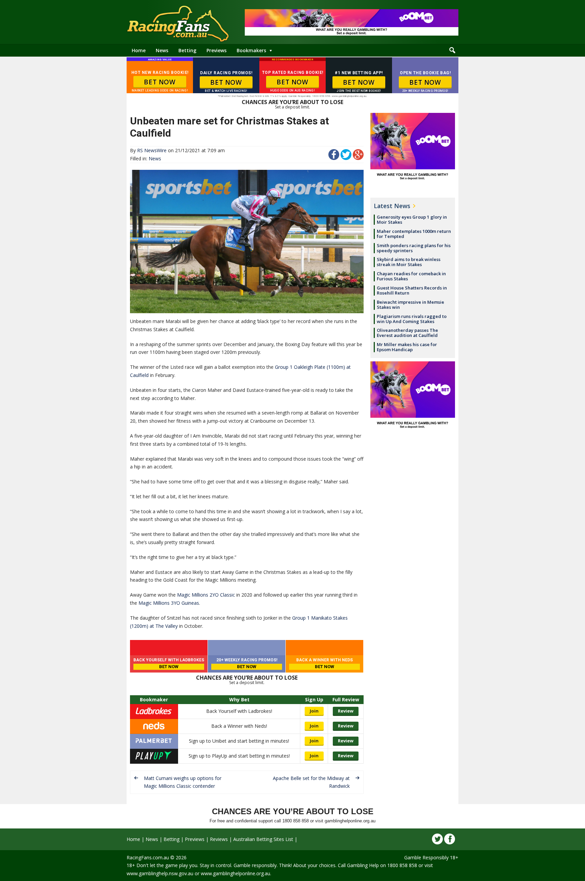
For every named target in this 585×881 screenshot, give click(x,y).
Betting (187, 50)
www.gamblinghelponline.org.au (235, 873)
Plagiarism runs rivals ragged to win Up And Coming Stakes (412, 318)
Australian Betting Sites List (263, 839)
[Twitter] (437, 839)
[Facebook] (449, 839)
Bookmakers (251, 50)
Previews (216, 50)
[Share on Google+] (358, 158)
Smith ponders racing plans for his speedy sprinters (414, 248)
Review (345, 711)
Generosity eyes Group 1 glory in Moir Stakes (412, 219)
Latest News (392, 206)
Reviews (219, 839)
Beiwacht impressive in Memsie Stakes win (410, 304)
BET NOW (159, 82)
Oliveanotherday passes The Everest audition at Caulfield (407, 332)
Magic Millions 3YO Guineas (168, 603)
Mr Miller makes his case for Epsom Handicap (407, 347)
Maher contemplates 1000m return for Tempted (414, 233)
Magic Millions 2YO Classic (206, 595)
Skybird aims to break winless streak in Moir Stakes (408, 261)
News (162, 50)
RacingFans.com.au (148, 857)
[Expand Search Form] (452, 50)
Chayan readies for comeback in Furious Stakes (411, 276)
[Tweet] (346, 158)
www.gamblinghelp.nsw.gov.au (160, 873)
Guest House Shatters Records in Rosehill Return (412, 290)
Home (139, 50)
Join (314, 711)
